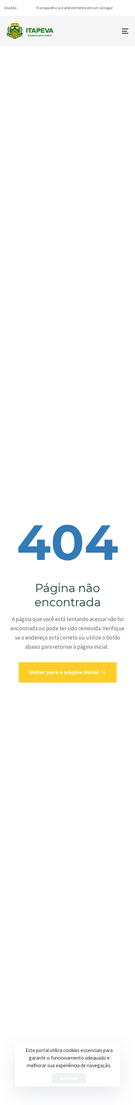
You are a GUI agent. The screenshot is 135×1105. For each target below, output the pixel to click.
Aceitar (69, 1078)
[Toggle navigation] (108, 31)
